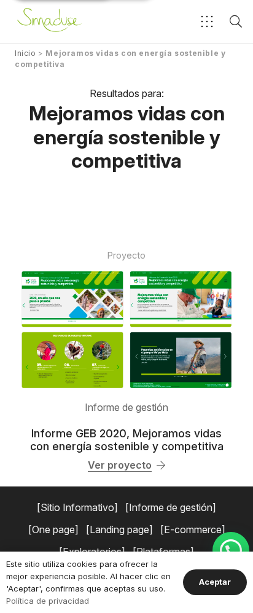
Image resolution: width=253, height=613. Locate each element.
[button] (207, 21)
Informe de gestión (126, 407)
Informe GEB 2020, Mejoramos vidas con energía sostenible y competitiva (127, 440)
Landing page (119, 529)
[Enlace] (50, 22)
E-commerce (193, 529)
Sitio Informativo (77, 507)
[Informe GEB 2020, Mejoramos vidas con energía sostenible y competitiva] (126, 329)
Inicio (25, 53)
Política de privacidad (47, 601)
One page (53, 529)
